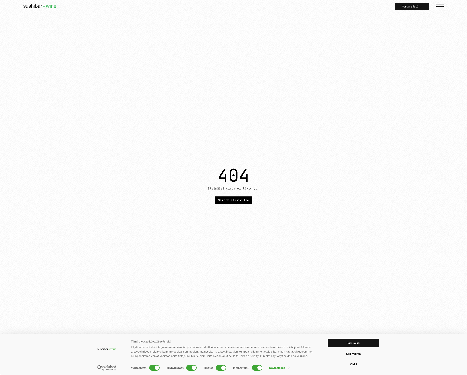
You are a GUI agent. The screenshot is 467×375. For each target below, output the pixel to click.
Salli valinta (353, 353)
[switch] (191, 368)
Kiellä (353, 364)
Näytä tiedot (277, 367)
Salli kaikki (353, 343)
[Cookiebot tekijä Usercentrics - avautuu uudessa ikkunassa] (107, 368)
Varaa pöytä (410, 6)
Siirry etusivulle (233, 200)
